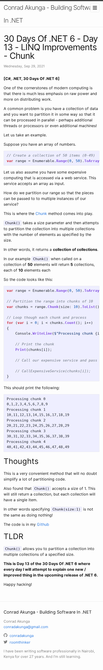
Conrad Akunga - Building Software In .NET (50, 14)
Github (43, 524)
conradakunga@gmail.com (26, 627)
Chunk (41, 213)
